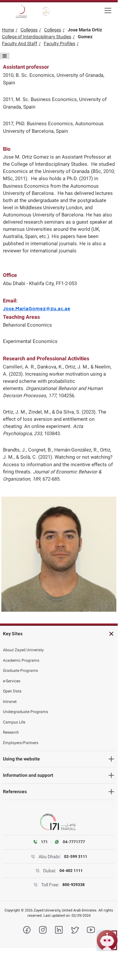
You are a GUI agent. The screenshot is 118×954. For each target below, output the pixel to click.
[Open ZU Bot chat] (107, 940)
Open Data (12, 691)
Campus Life (14, 722)
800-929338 (73, 884)
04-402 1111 (71, 870)
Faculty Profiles (59, 43)
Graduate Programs (20, 670)
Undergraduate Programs (25, 711)
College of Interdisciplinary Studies (36, 36)
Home (8, 29)
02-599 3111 (75, 856)
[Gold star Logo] (46, 11)
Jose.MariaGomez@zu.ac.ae (36, 309)
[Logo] (21, 11)
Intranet (10, 701)
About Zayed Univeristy (23, 650)
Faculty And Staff (19, 43)
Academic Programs (21, 660)
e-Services (11, 681)
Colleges (29, 29)
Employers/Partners (20, 743)
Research (11, 732)
